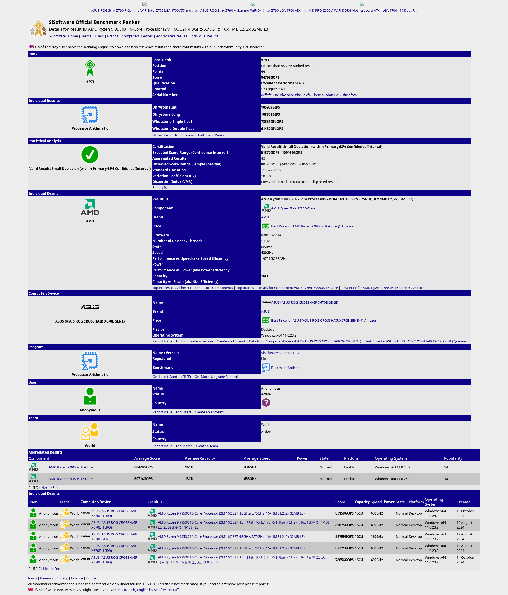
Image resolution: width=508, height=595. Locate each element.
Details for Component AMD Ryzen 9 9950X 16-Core (297, 287)
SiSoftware (57, 36)
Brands (112, 36)
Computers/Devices (137, 36)
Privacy (62, 578)
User (33, 501)
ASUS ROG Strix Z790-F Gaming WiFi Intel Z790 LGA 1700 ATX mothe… (145, 10)
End (55, 487)
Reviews (46, 578)
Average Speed (257, 458)
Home (73, 36)
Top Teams (184, 446)
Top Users (183, 412)
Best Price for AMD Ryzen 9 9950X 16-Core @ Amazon (312, 226)
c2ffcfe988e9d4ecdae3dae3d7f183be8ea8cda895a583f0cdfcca (309, 94)
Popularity (453, 458)
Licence (77, 578)
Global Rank (161, 135)
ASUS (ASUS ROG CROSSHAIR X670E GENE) (304, 302)
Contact (92, 578)
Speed (376, 501)
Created (464, 501)
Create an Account (231, 341)
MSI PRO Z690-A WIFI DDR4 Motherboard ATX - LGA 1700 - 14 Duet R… (362, 10)
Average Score (147, 458)
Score (340, 501)
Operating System (391, 458)
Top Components (219, 287)
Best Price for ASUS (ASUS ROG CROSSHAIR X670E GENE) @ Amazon (324, 320)
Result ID (155, 501)
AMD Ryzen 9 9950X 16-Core (293, 208)
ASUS (265, 311)
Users (99, 36)
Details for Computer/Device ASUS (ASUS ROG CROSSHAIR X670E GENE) (305, 341)
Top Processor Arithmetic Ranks (199, 135)
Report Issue (162, 187)
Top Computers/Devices (194, 341)
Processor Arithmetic (287, 367)
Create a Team (207, 446)
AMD (265, 217)
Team (64, 501)
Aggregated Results (171, 36)
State (324, 458)
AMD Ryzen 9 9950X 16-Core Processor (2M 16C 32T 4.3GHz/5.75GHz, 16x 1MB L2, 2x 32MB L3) (231, 513)
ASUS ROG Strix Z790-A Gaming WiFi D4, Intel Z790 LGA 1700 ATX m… (253, 10)
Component (39, 458)
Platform (351, 458)
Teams (86, 36)
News (32, 578)
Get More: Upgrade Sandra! (216, 376)
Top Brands (245, 287)
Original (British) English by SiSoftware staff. (145, 589)
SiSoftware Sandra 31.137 (281, 352)
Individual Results (204, 36)
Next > (46, 487)
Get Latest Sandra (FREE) (171, 376)
